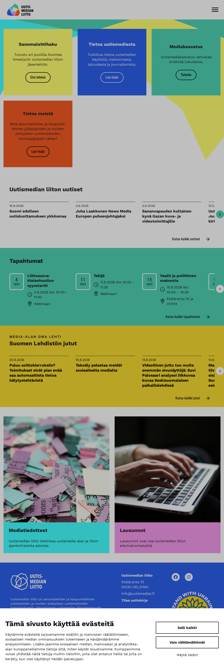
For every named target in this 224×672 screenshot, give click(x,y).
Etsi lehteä (38, 77)
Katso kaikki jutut (187, 398)
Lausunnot (132, 530)
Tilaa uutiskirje (134, 600)
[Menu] (215, 9)
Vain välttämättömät (187, 642)
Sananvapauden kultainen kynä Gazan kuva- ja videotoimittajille (166, 216)
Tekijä (99, 276)
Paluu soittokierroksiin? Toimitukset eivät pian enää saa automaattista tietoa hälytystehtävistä (35, 372)
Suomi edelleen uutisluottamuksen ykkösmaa (37, 213)
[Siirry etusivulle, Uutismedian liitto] (20, 10)
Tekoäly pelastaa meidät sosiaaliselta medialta (99, 367)
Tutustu (186, 75)
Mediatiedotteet (28, 530)
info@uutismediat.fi (138, 593)
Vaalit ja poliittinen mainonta (178, 278)
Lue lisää (111, 77)
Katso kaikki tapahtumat (183, 317)
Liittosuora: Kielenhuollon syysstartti (40, 281)
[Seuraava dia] (220, 214)
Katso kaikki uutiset (186, 239)
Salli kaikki (187, 628)
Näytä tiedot (187, 655)
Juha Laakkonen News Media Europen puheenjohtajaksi (103, 213)
